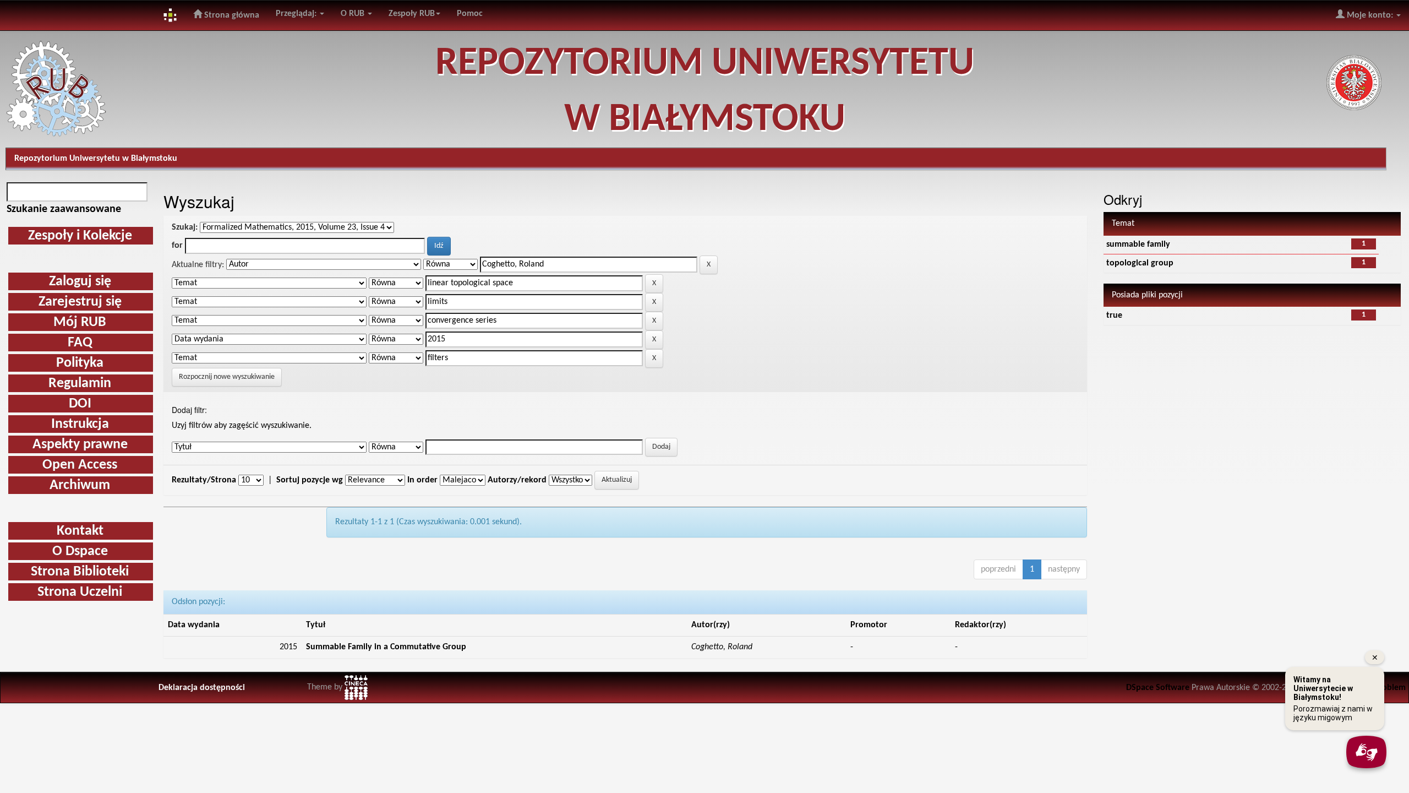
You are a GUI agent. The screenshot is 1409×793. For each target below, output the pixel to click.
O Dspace (80, 551)
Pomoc (470, 13)
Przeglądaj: (297, 13)
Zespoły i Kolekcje (80, 236)
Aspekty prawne (80, 445)
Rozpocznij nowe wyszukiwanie (227, 377)
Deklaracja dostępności (202, 687)
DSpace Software (1157, 687)
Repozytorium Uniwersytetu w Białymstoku (95, 158)
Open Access (79, 465)
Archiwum (80, 485)
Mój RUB (79, 322)
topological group (1139, 263)
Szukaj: (185, 227)
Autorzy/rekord (517, 480)
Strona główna (230, 15)
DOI (80, 404)
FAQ (80, 343)
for (177, 245)
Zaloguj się (80, 282)
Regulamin (79, 383)
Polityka (79, 363)
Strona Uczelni (79, 592)
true (1114, 315)
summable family (1138, 244)
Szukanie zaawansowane (64, 209)
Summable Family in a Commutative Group (386, 647)
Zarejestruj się (80, 302)
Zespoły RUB (412, 13)
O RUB (354, 13)
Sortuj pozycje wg (309, 480)
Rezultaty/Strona (204, 480)
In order (422, 480)
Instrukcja (80, 424)
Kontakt (80, 531)
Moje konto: (1370, 15)
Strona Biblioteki (80, 572)
